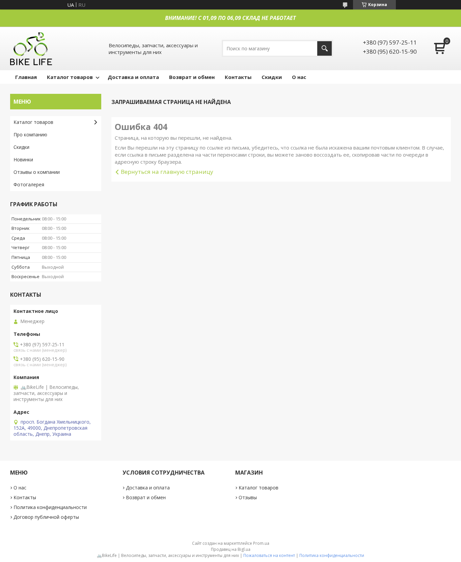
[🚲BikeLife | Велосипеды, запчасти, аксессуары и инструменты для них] (31, 48)
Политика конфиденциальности (50, 507)
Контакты (238, 77)
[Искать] (324, 48)
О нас (299, 77)
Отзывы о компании (36, 172)
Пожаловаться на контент (269, 555)
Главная (26, 77)
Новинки (23, 159)
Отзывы (248, 497)
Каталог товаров (70, 77)
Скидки (272, 77)
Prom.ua (261, 543)
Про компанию (30, 134)
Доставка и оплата (133, 77)
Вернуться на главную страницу (167, 172)
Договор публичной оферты (46, 517)
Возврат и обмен (192, 77)
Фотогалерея (28, 184)
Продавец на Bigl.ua (230, 549)
